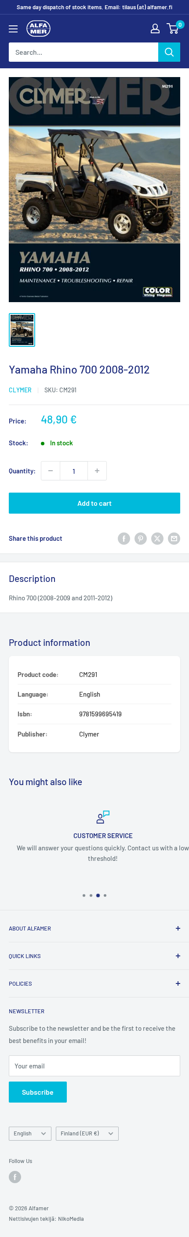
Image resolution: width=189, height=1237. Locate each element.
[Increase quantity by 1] (97, 471)
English (23, 1133)
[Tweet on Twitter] (157, 537)
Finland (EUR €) (80, 1133)
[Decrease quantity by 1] (50, 471)
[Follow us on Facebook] (15, 1177)
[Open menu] (13, 28)
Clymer (20, 390)
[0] (172, 28)
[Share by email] (174, 537)
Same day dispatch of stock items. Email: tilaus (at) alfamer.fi (94, 7)
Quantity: (22, 471)
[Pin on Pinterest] (140, 537)
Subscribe (38, 1092)
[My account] (155, 28)
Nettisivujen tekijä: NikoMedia (46, 1218)
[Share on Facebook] (124, 537)
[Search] (169, 52)
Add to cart (94, 503)
